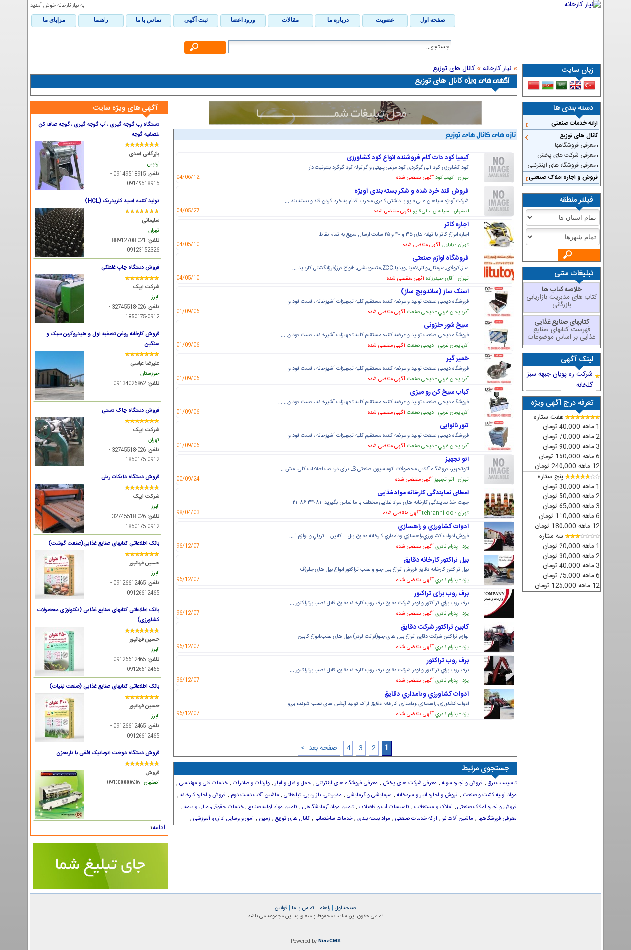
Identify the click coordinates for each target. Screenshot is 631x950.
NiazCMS (329, 941)
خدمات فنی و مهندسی (203, 783)
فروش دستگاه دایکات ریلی (130, 477)
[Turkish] (589, 85)
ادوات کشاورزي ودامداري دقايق (426, 694)
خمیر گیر (457, 358)
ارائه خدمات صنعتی (574, 123)
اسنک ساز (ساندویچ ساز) (435, 291)
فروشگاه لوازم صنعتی (440, 258)
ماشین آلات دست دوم (254, 795)
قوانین (281, 908)
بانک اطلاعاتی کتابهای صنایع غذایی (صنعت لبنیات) (104, 686)
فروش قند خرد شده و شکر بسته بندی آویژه (411, 191)
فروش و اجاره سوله (461, 783)
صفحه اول (344, 908)
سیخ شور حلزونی (446, 325)
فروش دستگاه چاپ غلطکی (130, 267)
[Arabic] (561, 85)
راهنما (323, 908)
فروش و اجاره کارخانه (202, 795)
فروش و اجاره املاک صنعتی (563, 177)
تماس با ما (302, 908)
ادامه (158, 827)
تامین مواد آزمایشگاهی (327, 807)
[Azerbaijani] (548, 85)
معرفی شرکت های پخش (566, 155)
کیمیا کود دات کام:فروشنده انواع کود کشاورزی (408, 157)
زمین (263, 818)
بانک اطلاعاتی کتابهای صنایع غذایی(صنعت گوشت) (103, 543)
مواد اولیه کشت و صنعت (489, 795)
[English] (575, 85)
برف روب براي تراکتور (441, 593)
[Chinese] (534, 85)
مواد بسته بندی (373, 818)
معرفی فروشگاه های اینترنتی (561, 165)
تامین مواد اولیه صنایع (272, 807)
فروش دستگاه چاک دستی (130, 410)
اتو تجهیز (457, 459)
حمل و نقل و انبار (292, 783)
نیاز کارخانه (497, 68)
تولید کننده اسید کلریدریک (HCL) (122, 201)
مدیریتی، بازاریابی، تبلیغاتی (312, 795)
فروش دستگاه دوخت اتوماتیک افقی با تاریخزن (107, 753)
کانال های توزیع (579, 136)
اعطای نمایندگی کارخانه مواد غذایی (423, 493)
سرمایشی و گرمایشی (368, 795)
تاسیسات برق (501, 783)
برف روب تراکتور (448, 660)
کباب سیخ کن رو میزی (439, 392)
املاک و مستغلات (433, 807)
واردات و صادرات (250, 783)
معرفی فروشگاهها (575, 145)
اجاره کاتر (456, 224)
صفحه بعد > (319, 748)
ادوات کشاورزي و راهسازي (433, 526)
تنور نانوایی (454, 426)
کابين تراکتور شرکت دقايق (434, 627)
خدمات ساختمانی (332, 818)
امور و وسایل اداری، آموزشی (223, 818)
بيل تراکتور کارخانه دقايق (436, 560)
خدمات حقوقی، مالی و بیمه (213, 807)
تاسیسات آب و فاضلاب (383, 807)
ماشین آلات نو (457, 818)
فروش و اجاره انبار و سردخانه (426, 795)
